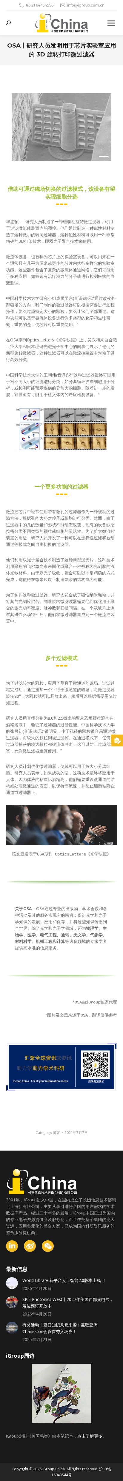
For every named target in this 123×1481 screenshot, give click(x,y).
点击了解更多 (89, 1436)
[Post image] (12, 1283)
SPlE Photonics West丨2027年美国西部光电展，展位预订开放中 (68, 1302)
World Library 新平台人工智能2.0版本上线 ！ (64, 1280)
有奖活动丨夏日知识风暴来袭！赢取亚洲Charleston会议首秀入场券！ (60, 1328)
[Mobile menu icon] (111, 23)
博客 (56, 1132)
